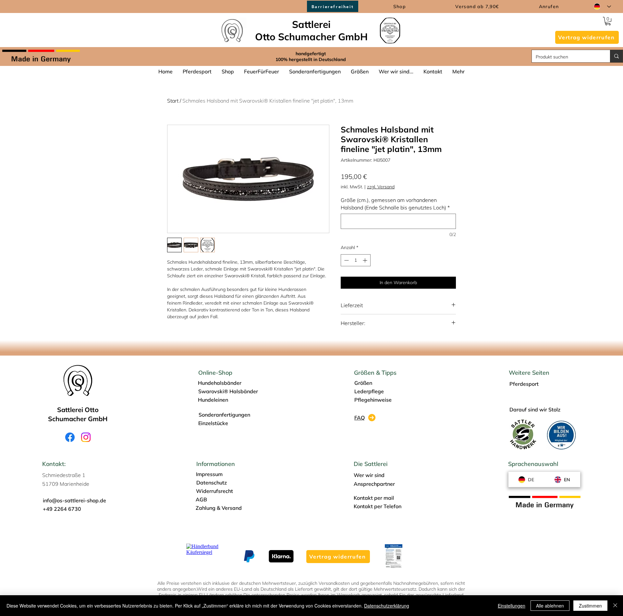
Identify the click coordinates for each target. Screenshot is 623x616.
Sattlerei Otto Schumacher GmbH (311, 30)
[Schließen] (615, 605)
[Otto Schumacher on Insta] (85, 437)
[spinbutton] (355, 260)
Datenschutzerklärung (386, 605)
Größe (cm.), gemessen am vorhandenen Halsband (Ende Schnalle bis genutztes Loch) (395, 203)
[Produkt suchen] (616, 56)
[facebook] (70, 437)
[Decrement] (346, 260)
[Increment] (365, 260)
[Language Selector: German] (602, 6)
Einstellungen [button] (511, 605)
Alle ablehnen (550, 605)
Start (172, 100)
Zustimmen (590, 605)
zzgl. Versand (381, 187)
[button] (587, 37)
